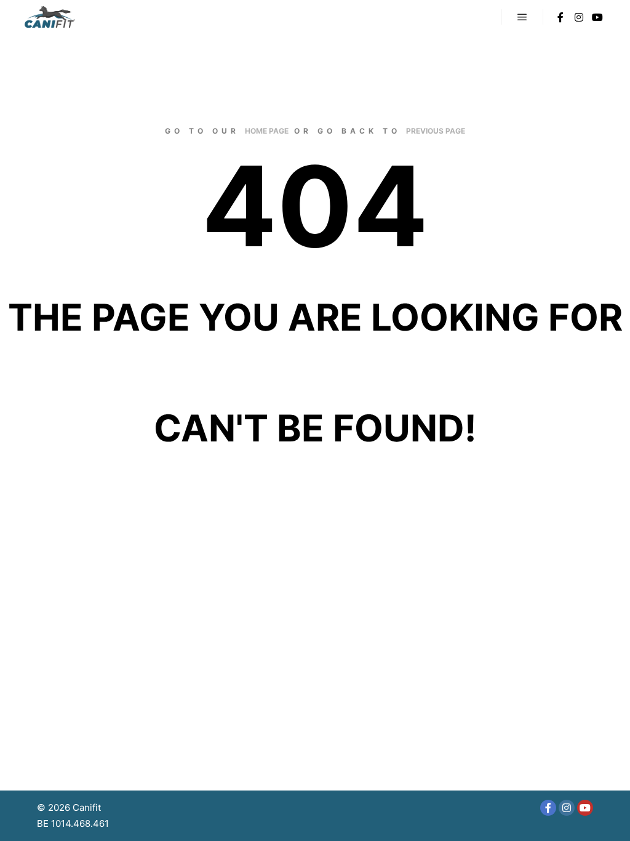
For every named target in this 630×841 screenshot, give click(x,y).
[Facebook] (560, 17)
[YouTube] (597, 17)
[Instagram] (579, 17)
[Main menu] (522, 17)
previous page (435, 130)
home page (267, 130)
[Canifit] (50, 17)
